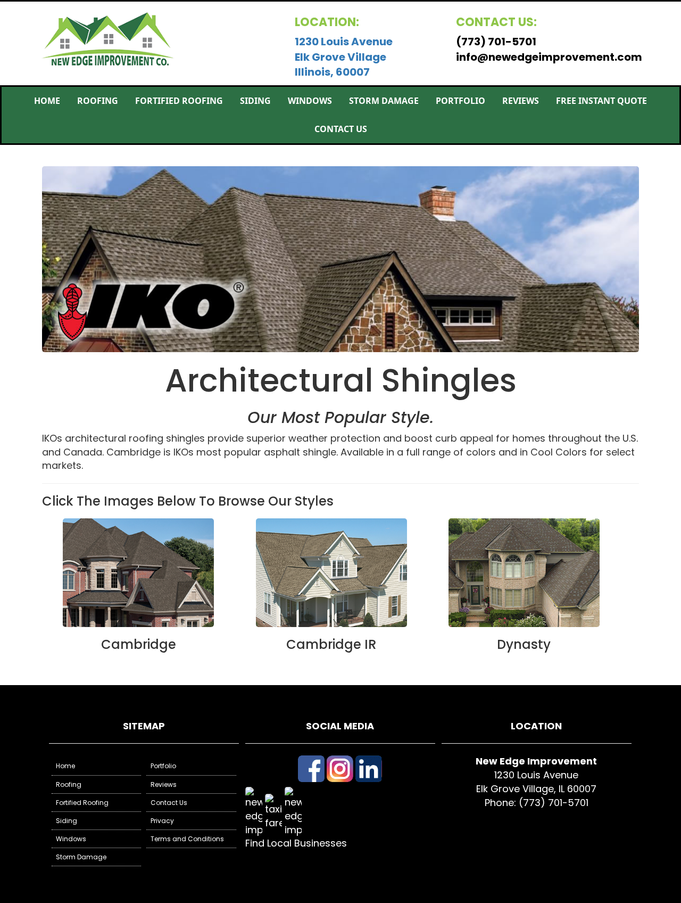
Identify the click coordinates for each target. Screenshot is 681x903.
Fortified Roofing (179, 101)
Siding (255, 101)
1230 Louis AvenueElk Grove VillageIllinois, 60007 (344, 56)
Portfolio (460, 101)
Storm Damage (384, 101)
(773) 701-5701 (496, 41)
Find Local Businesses (296, 843)
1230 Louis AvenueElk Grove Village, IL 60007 (536, 781)
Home (47, 101)
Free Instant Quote (601, 101)
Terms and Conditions (187, 838)
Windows (310, 101)
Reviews (520, 101)
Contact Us (340, 129)
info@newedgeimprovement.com (549, 57)
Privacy (162, 820)
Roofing (97, 101)
